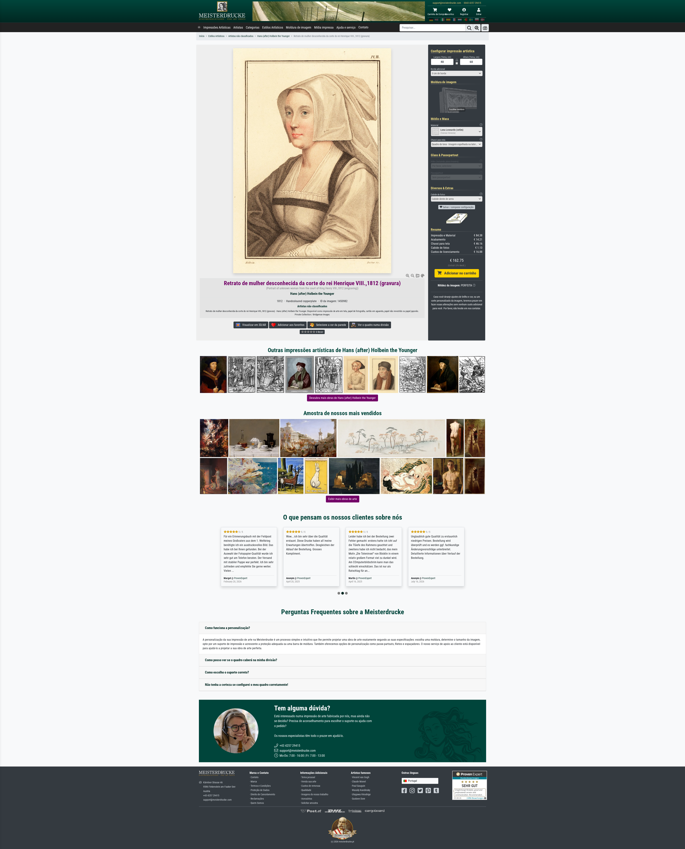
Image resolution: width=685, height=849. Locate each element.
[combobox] (457, 73)
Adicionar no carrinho (459, 273)
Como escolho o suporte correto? (227, 672)
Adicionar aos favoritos (290, 325)
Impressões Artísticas (216, 27)
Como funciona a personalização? (227, 628)
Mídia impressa (324, 27)
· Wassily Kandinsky (360, 790)
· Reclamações (257, 798)
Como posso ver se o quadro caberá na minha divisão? (241, 660)
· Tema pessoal (307, 777)
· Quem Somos (257, 803)
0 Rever (319, 331)
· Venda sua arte (308, 781)
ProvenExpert (241, 578)
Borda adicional (438, 69)
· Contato (254, 777)
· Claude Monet (358, 781)
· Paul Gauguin (358, 785)
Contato (363, 27)
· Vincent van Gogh (360, 777)
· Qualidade (305, 790)
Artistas (238, 27)
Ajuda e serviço (346, 27)
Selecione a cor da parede (330, 325)
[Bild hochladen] (485, 27)
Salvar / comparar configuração (458, 207)
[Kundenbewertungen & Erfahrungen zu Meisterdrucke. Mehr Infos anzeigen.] (469, 785)
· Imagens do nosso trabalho (314, 794)
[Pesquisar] (469, 27)
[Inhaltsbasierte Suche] (477, 27)
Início (201, 36)
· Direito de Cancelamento (262, 794)
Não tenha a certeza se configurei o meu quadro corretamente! (246, 685)
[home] (199, 27)
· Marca (253, 781)
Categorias (252, 27)
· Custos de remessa (310, 785)
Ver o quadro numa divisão (372, 325)
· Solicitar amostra (309, 803)
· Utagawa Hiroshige (361, 794)
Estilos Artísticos (272, 27)
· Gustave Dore (358, 798)
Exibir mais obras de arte (342, 499)
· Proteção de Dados (259, 790)
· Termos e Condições (260, 785)
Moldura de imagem (298, 27)
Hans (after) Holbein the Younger (273, 36)
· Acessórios (306, 798)
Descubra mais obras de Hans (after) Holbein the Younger (342, 398)
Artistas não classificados (240, 36)
